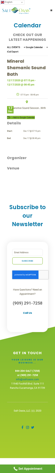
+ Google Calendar (33, 47)
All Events (13, 47)
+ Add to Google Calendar (23, 117)
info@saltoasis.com (27, 379)
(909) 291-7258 (27, 303)
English (8, 2)
